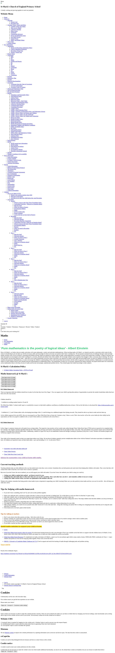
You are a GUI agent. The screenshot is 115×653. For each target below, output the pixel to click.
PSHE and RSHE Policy (17, 126)
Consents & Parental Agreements (16, 172)
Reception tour (15, 23)
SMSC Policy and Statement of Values (21, 133)
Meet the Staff (18, 205)
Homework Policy (16, 120)
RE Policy (13, 128)
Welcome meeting (19, 219)
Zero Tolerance (15, 139)
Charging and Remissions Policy (19, 102)
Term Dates (10, 189)
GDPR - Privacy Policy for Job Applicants (22, 114)
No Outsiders (10, 181)
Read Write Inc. (18, 245)
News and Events (8, 155)
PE (11, 64)
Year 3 (12, 258)
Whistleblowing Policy (17, 137)
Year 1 (12, 233)
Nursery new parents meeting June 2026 (21, 195)
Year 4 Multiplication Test (21, 280)
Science (13, 73)
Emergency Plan (11, 78)
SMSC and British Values (17, 40)
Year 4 (12, 269)
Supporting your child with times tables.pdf (15, 448)
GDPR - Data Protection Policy (19, 110)
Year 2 (12, 248)
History (13, 66)
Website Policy (8, 576)
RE (12, 63)
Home (5, 17)
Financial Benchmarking (13, 81)
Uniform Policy (15, 136)
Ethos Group (14, 31)
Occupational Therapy (17, 149)
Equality (9, 79)
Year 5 (12, 281)
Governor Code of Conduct (18, 87)
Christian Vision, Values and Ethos (16, 25)
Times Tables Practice (10, 451)
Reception (13, 216)
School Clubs (11, 186)
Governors (10, 82)
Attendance (10, 170)
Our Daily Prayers (15, 37)
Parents (6, 164)
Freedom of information (13, 175)
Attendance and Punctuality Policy (20, 95)
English (16, 303)
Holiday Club (11, 177)
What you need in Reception (21, 228)
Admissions (10, 46)
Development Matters (20, 208)
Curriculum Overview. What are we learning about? (28, 222)
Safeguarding (10, 184)
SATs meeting (18, 301)
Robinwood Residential (20, 299)
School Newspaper (12, 161)
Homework (10, 178)
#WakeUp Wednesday (17, 316)
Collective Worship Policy (18, 104)
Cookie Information (9, 575)
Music (12, 69)
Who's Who (10, 41)
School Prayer (14, 38)
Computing (14, 75)
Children (6, 192)
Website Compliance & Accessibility (17, 154)
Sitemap (6, 573)
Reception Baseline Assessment (22, 221)
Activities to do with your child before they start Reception (26, 198)
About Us (6, 19)
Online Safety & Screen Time (15, 309)
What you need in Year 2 (20, 251)
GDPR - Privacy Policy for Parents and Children (24, 113)
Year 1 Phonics (18, 240)
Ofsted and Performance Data (15, 88)
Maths (12, 60)
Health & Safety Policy (17, 119)
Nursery (13, 201)
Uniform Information (13, 190)
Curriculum (10, 55)
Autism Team (14, 148)
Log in (6, 321)
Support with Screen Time (18, 313)
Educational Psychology (17, 146)
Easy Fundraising (12, 173)
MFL (12, 57)
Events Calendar (11, 158)
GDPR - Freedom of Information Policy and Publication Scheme (28, 111)
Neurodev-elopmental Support (19, 151)
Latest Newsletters (12, 157)
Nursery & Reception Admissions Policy (21, 47)
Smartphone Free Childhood (18, 315)
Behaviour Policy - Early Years (19, 101)
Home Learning (18, 213)
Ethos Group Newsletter (13, 307)
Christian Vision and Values (18, 26)
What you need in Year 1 (20, 237)
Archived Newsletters (13, 163)
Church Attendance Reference (19, 49)
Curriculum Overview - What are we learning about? (28, 204)
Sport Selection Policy (17, 134)
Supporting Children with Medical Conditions (23, 125)
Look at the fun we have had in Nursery (24, 214)
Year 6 (12, 292)
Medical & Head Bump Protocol (16, 167)
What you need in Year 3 (20, 262)
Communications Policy (17, 105)
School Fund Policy (16, 131)
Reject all (3, 605)
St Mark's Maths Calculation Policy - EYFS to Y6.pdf (18, 370)
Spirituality (14, 32)
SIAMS (9, 152)
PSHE (12, 72)
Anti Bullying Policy (16, 96)
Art (12, 70)
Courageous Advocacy (17, 34)
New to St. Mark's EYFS (14, 193)
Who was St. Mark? (16, 28)
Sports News (10, 187)
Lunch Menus (11, 180)
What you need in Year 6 (20, 296)
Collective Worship (16, 29)
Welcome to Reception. (17, 196)
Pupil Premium (11, 140)
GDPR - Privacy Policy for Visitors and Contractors (24, 116)
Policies (9, 93)
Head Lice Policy (15, 117)
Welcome (9, 20)
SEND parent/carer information (19, 143)
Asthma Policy (15, 98)
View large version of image (8, 377)
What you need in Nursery (21, 207)
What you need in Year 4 (20, 272)
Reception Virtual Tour (17, 51)
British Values (11, 54)
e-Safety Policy (15, 108)
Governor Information (16, 85)
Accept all (10, 605)
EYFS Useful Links (19, 211)
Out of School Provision (13, 90)
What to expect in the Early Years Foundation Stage (28, 202)
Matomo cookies (9, 632)
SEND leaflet (14, 145)
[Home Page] (1, 3)
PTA (8, 183)
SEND (9, 142)
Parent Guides (14, 310)
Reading (9, 76)
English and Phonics (16, 61)
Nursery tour (14, 22)
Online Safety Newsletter (17, 312)
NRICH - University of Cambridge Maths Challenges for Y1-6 (20, 541)
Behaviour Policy (15, 99)
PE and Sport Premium (13, 92)
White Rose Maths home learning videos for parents (18, 532)
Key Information (8, 44)
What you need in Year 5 (20, 284)
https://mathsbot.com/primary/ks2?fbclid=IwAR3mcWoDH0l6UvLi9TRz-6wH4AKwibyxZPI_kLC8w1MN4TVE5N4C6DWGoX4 (36, 553)
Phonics (16, 227)
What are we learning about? (21, 242)
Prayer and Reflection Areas (18, 35)
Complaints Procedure (17, 107)
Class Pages (10, 199)
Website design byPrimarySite (12, 585)
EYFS (5, 529)
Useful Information (12, 166)
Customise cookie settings (20, 605)
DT (12, 58)
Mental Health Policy (16, 122)
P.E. (15, 231)
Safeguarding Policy (16, 129)
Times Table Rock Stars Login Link (13, 454)
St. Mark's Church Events (14, 160)
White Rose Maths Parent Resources (13, 537)
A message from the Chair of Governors (21, 84)
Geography (14, 67)
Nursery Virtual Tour (16, 52)
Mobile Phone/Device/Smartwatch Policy (22, 123)
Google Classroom (19, 239)
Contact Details (11, 43)
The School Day (11, 169)
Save (15, 651)
